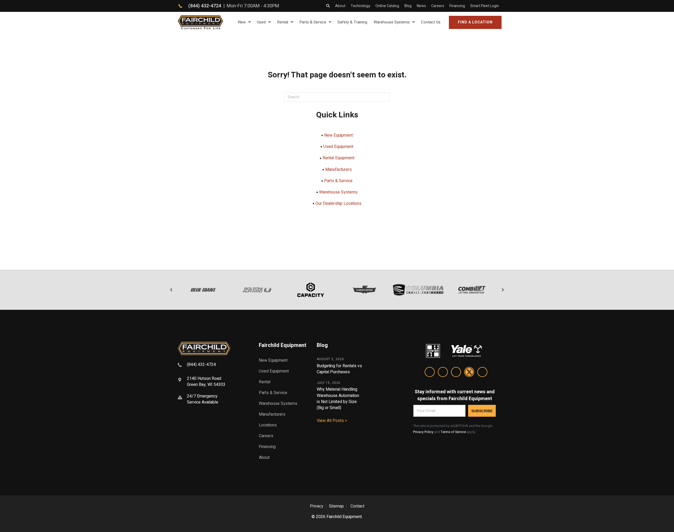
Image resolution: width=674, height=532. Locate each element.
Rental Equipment (338, 158)
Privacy (316, 506)
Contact (357, 506)
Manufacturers (338, 169)
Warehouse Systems (338, 192)
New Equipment (338, 135)
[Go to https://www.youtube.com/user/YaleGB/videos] (482, 373)
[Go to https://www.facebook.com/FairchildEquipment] (443, 373)
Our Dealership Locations (338, 203)
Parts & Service (338, 181)
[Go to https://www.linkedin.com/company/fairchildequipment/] (430, 373)
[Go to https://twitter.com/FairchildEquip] (469, 373)
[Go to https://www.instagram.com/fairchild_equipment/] (456, 373)
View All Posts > (332, 420)
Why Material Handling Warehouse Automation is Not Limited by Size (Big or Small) (338, 398)
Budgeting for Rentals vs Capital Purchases (339, 369)
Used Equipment (338, 146)
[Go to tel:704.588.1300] (212, 365)
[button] (475, 22)
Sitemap (336, 506)
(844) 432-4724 (204, 5)
